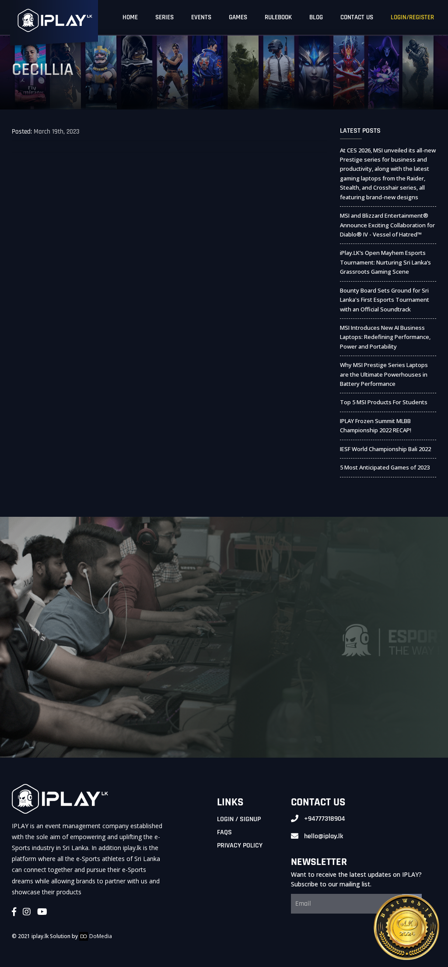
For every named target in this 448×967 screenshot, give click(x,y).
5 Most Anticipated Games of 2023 (385, 467)
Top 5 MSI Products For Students (383, 402)
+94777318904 (324, 818)
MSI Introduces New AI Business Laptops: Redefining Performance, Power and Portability (385, 337)
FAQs (224, 832)
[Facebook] (14, 912)
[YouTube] (42, 912)
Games (238, 17)
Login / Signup (239, 819)
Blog (316, 17)
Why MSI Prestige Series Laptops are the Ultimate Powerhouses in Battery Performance (384, 374)
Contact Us (356, 17)
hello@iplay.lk (323, 836)
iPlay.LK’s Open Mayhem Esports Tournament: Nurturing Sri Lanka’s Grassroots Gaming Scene (385, 262)
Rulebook (278, 17)
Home (130, 17)
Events (201, 17)
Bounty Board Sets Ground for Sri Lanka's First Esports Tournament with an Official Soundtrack (384, 299)
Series (164, 17)
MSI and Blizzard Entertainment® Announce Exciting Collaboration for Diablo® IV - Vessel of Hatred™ (387, 225)
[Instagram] (27, 912)
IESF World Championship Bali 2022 (385, 449)
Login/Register (412, 17)
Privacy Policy (239, 845)
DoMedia (100, 936)
